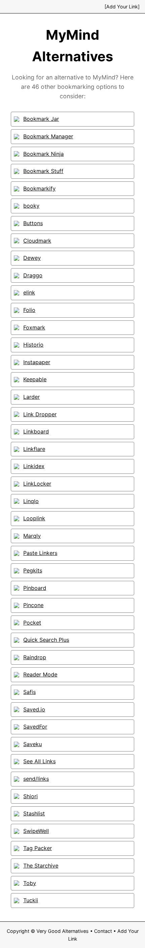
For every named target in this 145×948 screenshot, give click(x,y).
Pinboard (34, 588)
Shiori (30, 796)
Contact (103, 931)
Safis (29, 692)
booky (31, 205)
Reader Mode (40, 674)
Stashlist (34, 813)
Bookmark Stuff (43, 171)
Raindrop (34, 657)
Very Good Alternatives (62, 931)
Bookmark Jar (41, 118)
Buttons (33, 223)
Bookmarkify (39, 188)
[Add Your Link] (122, 6)
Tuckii (30, 900)
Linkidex (34, 466)
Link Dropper (40, 414)
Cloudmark (37, 240)
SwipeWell (36, 831)
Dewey (32, 257)
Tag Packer (37, 848)
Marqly (32, 535)
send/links (36, 778)
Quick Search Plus (46, 639)
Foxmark (34, 327)
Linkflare (34, 449)
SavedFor (35, 726)
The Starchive (40, 865)
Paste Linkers (40, 553)
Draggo (32, 275)
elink (29, 292)
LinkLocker (37, 483)
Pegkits (32, 570)
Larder (31, 396)
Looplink (34, 518)
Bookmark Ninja (43, 153)
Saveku (32, 744)
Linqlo (31, 501)
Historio (33, 344)
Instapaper (36, 362)
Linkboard (36, 431)
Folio (29, 310)
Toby (29, 883)
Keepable (35, 379)
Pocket (32, 622)
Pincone (33, 605)
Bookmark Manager (48, 136)
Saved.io (34, 709)
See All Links (39, 761)
